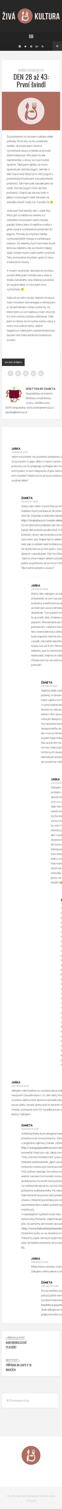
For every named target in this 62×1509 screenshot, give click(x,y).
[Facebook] (19, 46)
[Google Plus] (37, 46)
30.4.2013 (9, 362)
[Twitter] (25, 46)
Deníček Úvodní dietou (31, 70)
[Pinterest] (31, 46)
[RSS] (42, 46)
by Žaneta (18, 362)
